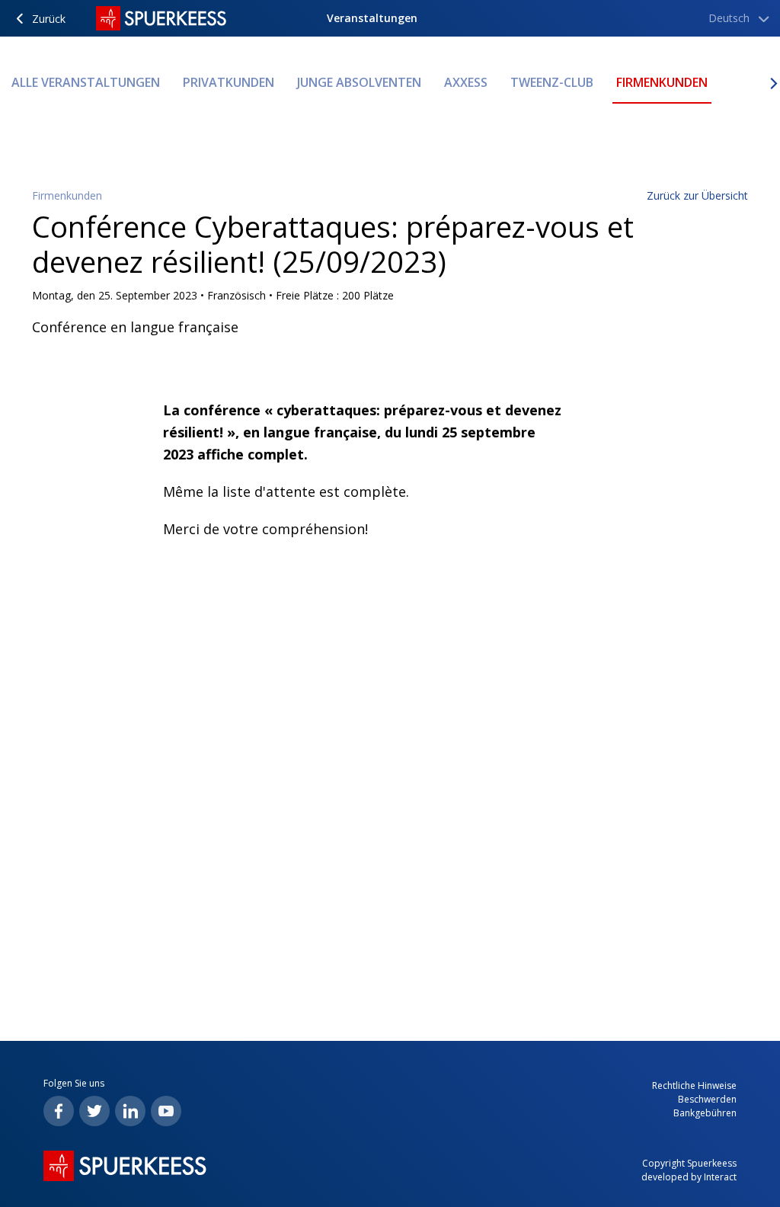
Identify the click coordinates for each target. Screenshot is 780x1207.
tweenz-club (551, 82)
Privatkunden (228, 82)
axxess (466, 82)
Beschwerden (707, 1099)
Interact (720, 1176)
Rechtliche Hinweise (694, 1085)
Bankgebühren (705, 1112)
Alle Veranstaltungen (85, 82)
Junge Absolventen (359, 82)
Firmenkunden (662, 82)
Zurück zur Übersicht (697, 195)
